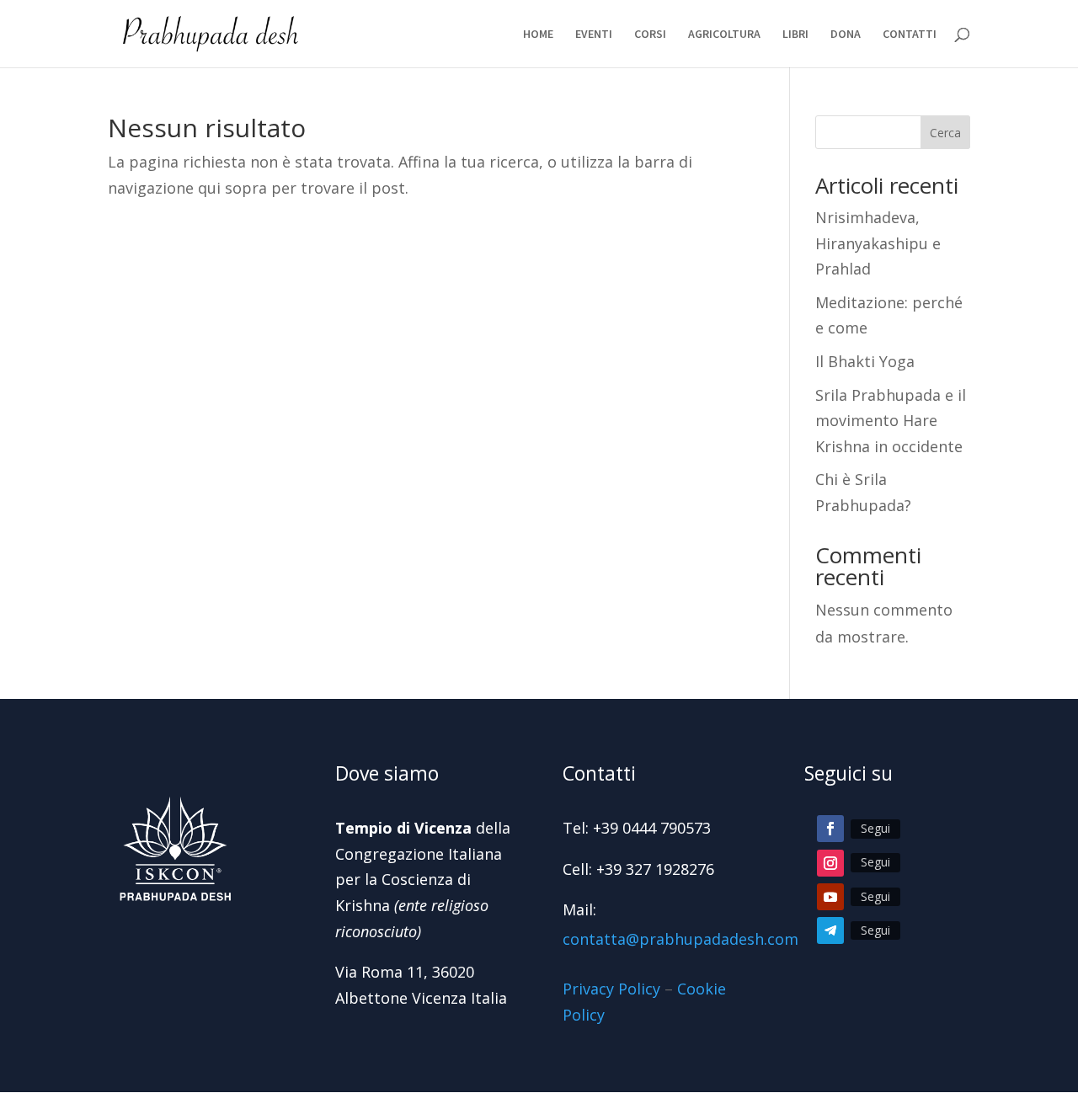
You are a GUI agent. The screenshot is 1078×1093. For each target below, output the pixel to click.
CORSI (650, 34)
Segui (875, 828)
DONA (845, 34)
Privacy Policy (611, 988)
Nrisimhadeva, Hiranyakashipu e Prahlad (878, 243)
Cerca (945, 133)
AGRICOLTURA (724, 34)
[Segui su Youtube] (830, 896)
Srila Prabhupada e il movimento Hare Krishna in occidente (890, 420)
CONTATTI (910, 34)
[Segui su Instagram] (830, 863)
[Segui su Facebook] (830, 828)
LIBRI (795, 34)
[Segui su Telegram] (830, 930)
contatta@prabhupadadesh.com (680, 939)
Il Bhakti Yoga (865, 361)
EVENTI (593, 34)
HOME (538, 34)
